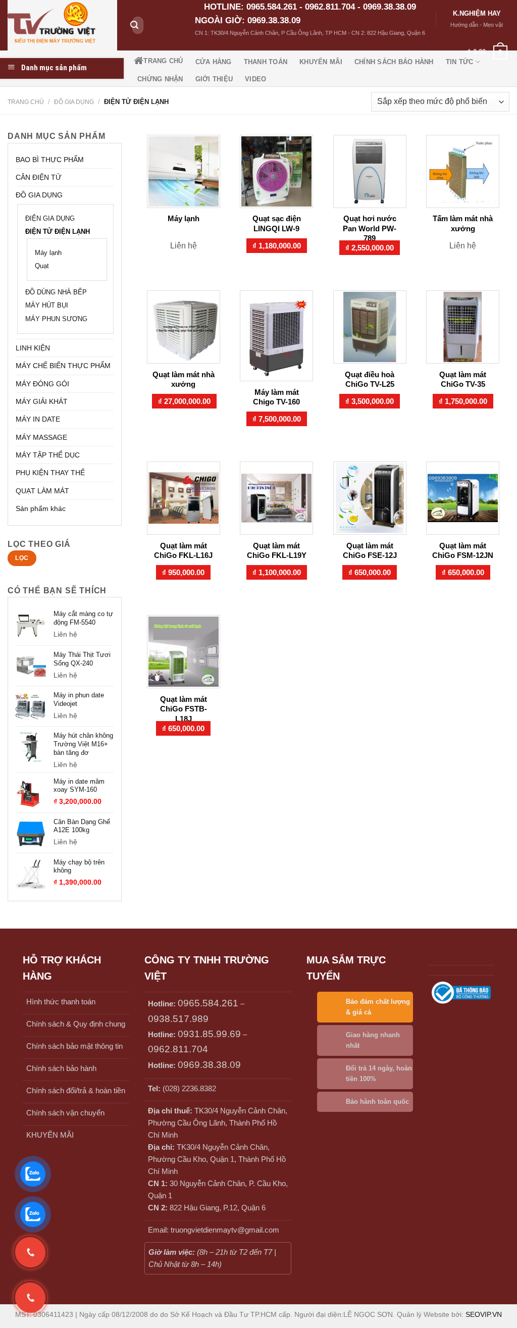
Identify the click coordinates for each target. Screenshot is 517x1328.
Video (255, 79)
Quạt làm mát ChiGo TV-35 (462, 379)
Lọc (21, 557)
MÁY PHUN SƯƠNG (56, 319)
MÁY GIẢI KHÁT (42, 401)
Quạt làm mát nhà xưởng (183, 379)
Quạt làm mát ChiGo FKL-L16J (183, 550)
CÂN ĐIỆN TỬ (39, 177)
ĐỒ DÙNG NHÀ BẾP (56, 292)
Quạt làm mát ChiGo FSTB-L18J (183, 709)
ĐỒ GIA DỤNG (74, 102)
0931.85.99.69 (209, 1034)
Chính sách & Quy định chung (75, 1023)
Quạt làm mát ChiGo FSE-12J (370, 550)
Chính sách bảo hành (61, 1068)
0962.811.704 (178, 1049)
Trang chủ (26, 102)
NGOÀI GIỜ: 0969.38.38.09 (247, 20)
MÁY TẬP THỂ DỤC (48, 455)
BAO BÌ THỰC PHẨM (50, 160)
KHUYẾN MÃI (50, 1135)
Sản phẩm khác (41, 508)
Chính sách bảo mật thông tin (74, 1046)
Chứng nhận (160, 79)
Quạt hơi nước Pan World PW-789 (369, 228)
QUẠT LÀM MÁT (42, 491)
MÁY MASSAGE (41, 437)
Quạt (42, 266)
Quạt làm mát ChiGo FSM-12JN (462, 550)
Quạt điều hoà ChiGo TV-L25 (369, 379)
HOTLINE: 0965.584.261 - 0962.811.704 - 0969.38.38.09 (310, 7)
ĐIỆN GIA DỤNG (50, 218)
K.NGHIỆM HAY (477, 13)
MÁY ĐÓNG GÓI (42, 384)
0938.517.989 (178, 1018)
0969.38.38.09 (209, 1064)
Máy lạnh (48, 253)
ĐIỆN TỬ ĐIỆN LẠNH (57, 231)
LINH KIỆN (33, 348)
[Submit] (134, 25)
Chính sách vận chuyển (65, 1112)
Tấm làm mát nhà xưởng (463, 223)
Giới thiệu (214, 79)
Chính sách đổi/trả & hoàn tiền (75, 1090)
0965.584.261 (208, 1003)
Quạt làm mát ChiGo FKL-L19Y (276, 550)
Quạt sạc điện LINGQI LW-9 (276, 223)
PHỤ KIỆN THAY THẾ (50, 473)
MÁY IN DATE (38, 419)
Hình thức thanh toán (60, 1001)
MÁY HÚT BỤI (46, 305)
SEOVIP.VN (484, 1314)
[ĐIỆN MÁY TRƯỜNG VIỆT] (62, 25)
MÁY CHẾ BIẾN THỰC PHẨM (63, 366)
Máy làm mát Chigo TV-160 (276, 397)
